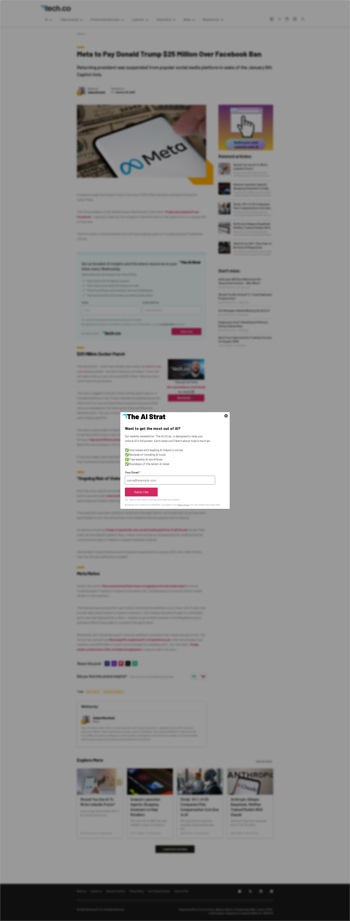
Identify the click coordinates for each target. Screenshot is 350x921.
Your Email (132, 472)
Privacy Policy (183, 505)
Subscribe (141, 492)
